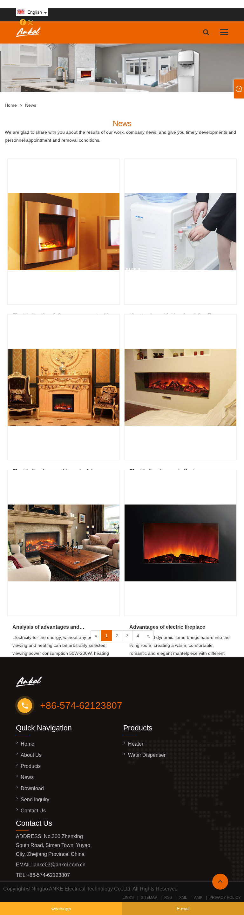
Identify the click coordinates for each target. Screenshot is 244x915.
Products (31, 766)
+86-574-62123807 (81, 705)
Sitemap (149, 897)
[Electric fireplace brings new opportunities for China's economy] (63, 231)
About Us (31, 755)
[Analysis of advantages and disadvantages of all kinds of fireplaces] (63, 543)
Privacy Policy (225, 897)
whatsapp (61, 908)
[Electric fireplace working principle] (63, 387)
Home (11, 105)
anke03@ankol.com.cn (59, 864)
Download (32, 788)
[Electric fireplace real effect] (180, 387)
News (30, 105)
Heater (135, 744)
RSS (168, 897)
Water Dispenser (147, 755)
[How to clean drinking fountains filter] (180, 231)
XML (183, 897)
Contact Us (33, 810)
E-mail (183, 908)
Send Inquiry (35, 799)
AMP (198, 897)
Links (128, 897)
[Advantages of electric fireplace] (180, 543)
